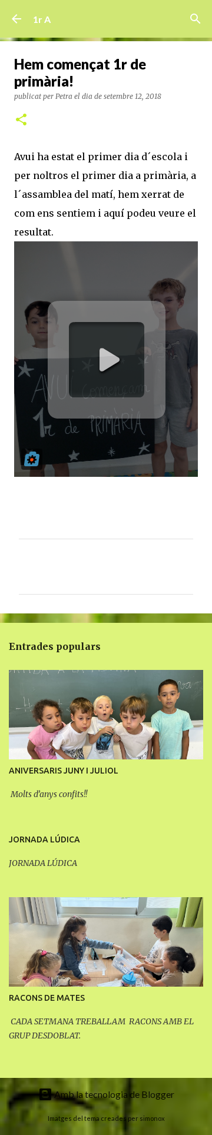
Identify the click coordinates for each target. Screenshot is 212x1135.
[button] (21, 120)
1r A (42, 19)
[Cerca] (195, 19)
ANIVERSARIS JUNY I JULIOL (63, 770)
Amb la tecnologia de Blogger (113, 1094)
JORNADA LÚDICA (44, 839)
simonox (152, 1118)
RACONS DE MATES (47, 998)
